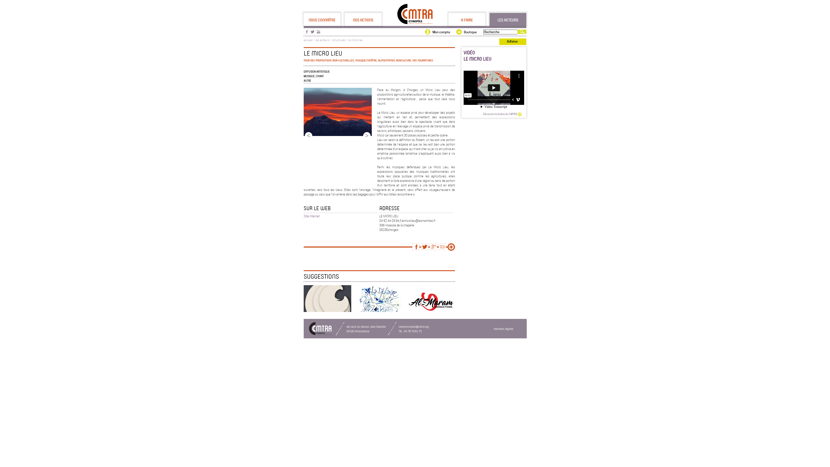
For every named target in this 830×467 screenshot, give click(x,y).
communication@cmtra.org (414, 327)
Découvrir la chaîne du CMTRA (500, 114)
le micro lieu (355, 40)
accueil (308, 40)
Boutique (470, 32)
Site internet (312, 216)
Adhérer (512, 41)
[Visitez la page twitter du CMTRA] (312, 33)
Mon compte (441, 32)
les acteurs (322, 40)
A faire (467, 19)
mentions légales (503, 329)
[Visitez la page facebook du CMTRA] (306, 33)
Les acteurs (508, 19)
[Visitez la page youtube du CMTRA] (318, 33)
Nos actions (363, 19)
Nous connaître (322, 19)
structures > (340, 40)
